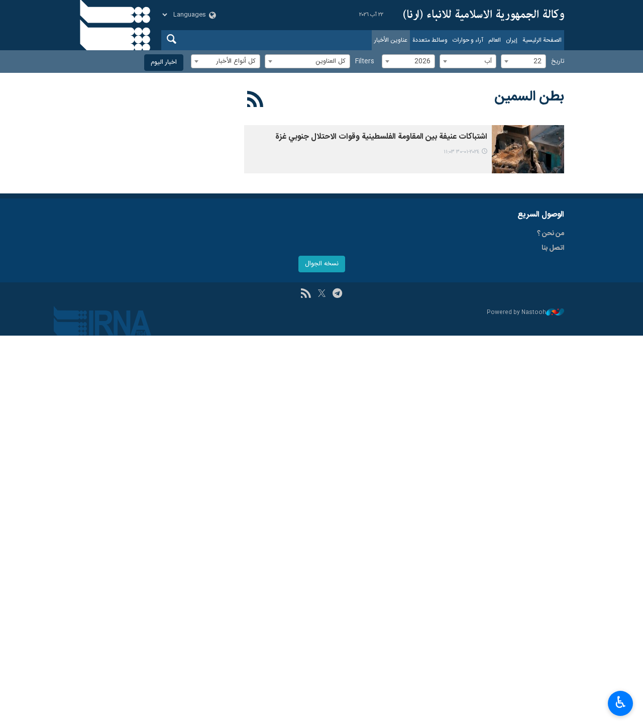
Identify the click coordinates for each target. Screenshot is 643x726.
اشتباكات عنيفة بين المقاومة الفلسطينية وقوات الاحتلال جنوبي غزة (381, 137)
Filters (364, 61)
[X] (322, 294)
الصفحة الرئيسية (542, 40)
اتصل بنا (553, 248)
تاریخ (557, 61)
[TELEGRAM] (337, 294)
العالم (494, 40)
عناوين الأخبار (390, 40)
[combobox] (523, 61)
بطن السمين (529, 97)
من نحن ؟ (550, 234)
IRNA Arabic (483, 15)
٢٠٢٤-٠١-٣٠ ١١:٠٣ (461, 152)
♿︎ (620, 702)
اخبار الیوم (164, 62)
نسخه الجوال (322, 264)
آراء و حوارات (468, 40)
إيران (511, 40)
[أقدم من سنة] (528, 149)
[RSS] (255, 101)
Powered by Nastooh (516, 312)
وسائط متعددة (430, 40)
